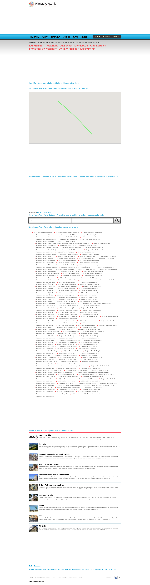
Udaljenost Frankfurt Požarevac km (67, 290)
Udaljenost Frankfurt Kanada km (43, 232)
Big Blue (72, 569)
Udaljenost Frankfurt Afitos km (68, 346)
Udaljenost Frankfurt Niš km (108, 280)
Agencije (67, 36)
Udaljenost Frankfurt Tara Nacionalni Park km (48, 370)
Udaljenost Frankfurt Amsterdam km (46, 254)
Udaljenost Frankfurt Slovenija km (45, 303)
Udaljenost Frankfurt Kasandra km (93, 340)
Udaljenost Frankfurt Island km (67, 260)
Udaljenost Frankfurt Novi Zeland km (93, 376)
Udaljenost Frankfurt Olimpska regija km (47, 275)
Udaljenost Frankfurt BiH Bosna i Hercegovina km (97, 303)
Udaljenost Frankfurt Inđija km (66, 374)
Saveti (75, 36)
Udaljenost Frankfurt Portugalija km (68, 314)
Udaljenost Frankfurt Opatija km (45, 381)
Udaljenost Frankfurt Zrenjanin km (90, 282)
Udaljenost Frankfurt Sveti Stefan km (67, 327)
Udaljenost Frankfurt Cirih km (44, 252)
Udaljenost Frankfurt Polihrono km (90, 342)
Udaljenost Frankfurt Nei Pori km (68, 338)
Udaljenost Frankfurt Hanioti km (45, 342)
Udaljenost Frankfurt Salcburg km (90, 299)
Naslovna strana (41, 42)
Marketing (107, 37)
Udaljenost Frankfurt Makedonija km (69, 303)
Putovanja (56, 36)
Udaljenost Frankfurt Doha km (90, 237)
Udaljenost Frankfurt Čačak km (44, 284)
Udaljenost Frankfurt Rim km (44, 269)
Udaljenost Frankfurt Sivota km (44, 256)
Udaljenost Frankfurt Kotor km (90, 323)
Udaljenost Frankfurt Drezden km (68, 353)
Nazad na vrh (119, 577)
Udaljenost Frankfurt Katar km (88, 245)
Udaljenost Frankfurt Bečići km (44, 327)
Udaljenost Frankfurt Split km (44, 355)
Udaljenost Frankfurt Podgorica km (100, 366)
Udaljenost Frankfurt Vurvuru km (45, 333)
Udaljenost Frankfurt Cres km (106, 374)
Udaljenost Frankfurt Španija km (45, 314)
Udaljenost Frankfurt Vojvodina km (88, 263)
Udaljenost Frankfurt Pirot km (89, 290)
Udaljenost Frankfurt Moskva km (87, 349)
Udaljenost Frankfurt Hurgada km (45, 260)
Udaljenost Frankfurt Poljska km (68, 308)
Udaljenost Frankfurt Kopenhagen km (46, 267)
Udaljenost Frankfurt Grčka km (86, 269)
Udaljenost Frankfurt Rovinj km (65, 252)
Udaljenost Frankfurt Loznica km (89, 295)
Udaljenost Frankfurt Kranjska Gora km (90, 329)
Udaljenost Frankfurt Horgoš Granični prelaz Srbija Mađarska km (54, 372)
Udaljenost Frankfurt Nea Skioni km (87, 344)
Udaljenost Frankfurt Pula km (90, 361)
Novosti (84, 36)
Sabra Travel (94, 569)
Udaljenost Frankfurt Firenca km (88, 321)
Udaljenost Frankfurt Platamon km (45, 338)
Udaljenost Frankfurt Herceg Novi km (68, 323)
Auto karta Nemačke (70, 42)
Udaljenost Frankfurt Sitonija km (67, 280)
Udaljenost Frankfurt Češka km (91, 306)
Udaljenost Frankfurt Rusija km (44, 312)
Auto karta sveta (50, 42)
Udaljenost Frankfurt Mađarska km (45, 306)
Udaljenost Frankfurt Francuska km (69, 271)
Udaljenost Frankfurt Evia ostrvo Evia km (47, 273)
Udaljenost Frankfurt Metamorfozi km (93, 331)
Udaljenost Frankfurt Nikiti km (71, 331)
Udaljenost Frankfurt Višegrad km (45, 389)
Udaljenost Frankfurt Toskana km (93, 275)
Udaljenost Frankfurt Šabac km (44, 290)
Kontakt (116, 37)
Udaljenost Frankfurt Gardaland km (46, 357)
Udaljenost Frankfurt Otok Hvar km (68, 376)
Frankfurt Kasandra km (93, 42)
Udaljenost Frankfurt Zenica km (88, 379)
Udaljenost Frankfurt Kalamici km (45, 336)
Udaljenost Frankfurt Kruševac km (88, 288)
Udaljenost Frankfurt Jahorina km (69, 357)
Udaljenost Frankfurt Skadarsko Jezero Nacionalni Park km (92, 372)
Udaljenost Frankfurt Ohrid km (68, 245)
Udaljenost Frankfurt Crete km (67, 383)
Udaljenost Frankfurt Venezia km (67, 359)
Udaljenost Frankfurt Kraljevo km (67, 284)
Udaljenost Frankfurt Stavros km (100, 370)
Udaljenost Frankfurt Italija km (105, 267)
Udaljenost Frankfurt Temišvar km (68, 389)
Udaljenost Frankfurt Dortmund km (45, 237)
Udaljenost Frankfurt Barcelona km (72, 250)
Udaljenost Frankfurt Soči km (89, 355)
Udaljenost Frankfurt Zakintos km (45, 383)
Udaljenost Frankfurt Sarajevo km (45, 353)
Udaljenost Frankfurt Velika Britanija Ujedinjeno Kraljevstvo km (89, 394)
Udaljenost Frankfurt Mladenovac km (92, 357)
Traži (117, 220)
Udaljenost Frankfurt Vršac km (44, 295)
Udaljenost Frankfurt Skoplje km (72, 351)
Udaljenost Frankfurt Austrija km (108, 269)
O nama (97, 37)
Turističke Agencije (46, 577)
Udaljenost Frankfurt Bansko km (68, 297)
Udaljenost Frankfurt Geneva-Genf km (46, 361)
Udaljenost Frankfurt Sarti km (88, 280)
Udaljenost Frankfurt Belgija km (66, 312)
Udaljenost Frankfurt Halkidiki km (92, 273)
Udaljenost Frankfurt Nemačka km (89, 260)
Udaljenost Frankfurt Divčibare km (66, 364)
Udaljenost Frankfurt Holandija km (91, 310)
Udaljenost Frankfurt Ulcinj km (90, 327)
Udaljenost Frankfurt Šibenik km (45, 385)
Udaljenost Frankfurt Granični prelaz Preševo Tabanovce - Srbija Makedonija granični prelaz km (62, 243)
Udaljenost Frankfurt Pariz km (87, 256)
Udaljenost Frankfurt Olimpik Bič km (70, 340)
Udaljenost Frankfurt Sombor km (45, 280)
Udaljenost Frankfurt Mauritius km (91, 239)
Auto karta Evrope (59, 42)
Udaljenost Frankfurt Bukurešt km (91, 389)
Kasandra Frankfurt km (44, 212)
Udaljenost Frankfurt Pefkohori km (67, 342)
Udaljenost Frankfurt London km (45, 396)
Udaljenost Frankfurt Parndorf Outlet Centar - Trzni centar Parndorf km (55, 321)
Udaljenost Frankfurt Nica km (44, 387)
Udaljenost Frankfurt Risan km (86, 325)
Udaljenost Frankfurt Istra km (109, 321)
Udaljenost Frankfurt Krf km (86, 258)
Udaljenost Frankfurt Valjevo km (66, 288)
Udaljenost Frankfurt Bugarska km (45, 297)
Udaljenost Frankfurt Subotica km (68, 282)
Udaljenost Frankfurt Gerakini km (67, 333)
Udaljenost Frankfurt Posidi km (65, 344)
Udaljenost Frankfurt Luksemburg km (89, 265)
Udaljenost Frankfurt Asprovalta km (90, 381)
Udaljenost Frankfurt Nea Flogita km (46, 346)
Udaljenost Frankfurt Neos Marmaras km (47, 331)
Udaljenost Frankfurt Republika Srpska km (68, 387)
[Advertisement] (75, 21)
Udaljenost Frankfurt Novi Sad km (65, 265)
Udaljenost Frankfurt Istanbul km (66, 256)
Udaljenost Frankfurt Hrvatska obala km (69, 385)
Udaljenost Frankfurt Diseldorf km (68, 237)
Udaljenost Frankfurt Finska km (89, 308)
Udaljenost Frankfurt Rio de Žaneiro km (47, 247)
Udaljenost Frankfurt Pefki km (71, 273)
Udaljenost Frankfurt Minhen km (45, 263)
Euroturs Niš (112, 569)
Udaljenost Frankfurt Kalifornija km (93, 271)
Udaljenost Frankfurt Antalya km (45, 359)
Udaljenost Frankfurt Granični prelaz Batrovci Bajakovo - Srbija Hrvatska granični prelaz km (61, 366)
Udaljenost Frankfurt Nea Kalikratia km (76, 370)
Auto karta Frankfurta (81, 42)
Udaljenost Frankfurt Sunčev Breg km (96, 250)
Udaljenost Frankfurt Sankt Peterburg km (47, 351)
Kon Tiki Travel (34, 569)
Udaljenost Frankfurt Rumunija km (68, 306)
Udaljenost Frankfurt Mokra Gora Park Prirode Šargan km (52, 394)
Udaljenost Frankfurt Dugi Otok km (45, 376)
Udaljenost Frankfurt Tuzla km (109, 379)
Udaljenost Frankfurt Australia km (67, 368)
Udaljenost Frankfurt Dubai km (65, 392)
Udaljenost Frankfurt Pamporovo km (46, 299)
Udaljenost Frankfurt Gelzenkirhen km (46, 235)
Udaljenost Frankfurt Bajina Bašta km (88, 392)
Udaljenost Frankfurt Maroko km (45, 241)
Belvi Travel (64, 569)
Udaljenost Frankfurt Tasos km (106, 258)
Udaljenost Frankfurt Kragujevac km (91, 278)
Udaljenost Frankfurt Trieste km (88, 359)
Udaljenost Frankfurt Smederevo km (69, 286)
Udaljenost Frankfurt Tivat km (66, 325)
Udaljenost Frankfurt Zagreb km (90, 353)
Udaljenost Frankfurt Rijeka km (90, 235)
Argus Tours (103, 569)
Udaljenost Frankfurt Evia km (44, 265)
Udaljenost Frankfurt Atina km (89, 346)
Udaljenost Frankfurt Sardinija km (45, 278)
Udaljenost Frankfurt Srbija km (66, 263)
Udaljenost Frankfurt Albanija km (68, 316)
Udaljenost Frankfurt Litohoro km (90, 338)
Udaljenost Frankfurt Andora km (45, 318)
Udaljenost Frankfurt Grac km (68, 299)
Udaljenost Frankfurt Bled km (67, 329)
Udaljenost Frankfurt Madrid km (45, 374)
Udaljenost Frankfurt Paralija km (68, 336)
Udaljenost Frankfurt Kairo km (66, 241)
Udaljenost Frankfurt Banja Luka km (46, 239)
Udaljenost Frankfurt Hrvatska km (89, 301)
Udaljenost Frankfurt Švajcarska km (46, 271)
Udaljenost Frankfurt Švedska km (45, 310)
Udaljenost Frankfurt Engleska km (88, 312)
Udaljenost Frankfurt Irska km (110, 316)
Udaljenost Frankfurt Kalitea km (69, 254)
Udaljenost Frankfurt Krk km (86, 374)
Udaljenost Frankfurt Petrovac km (108, 325)
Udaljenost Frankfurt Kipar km (90, 314)
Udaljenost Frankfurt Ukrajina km (45, 316)
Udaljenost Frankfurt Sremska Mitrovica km (92, 293)
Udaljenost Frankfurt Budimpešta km (66, 355)
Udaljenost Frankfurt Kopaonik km (71, 247)
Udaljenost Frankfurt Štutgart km (65, 269)
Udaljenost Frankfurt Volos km (65, 349)
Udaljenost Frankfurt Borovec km (90, 297)
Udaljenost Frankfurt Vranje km (92, 286)
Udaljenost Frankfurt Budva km (44, 323)
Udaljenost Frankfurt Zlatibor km (94, 247)
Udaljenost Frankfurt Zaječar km (45, 293)
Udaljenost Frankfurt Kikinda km (67, 293)
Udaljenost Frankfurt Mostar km (66, 379)
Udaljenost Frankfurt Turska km (90, 254)
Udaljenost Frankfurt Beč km (44, 301)
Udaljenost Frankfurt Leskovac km (45, 286)
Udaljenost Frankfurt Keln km (69, 235)
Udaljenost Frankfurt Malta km (89, 316)
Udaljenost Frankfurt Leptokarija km (90, 336)
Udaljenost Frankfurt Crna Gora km (65, 301)
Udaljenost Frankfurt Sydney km (45, 368)
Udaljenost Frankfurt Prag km (93, 351)
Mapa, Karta (34, 36)
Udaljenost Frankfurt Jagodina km (66, 295)
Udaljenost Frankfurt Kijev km (86, 252)
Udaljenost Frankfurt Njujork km (66, 258)
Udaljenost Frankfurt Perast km (44, 325)
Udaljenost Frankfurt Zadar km (44, 364)
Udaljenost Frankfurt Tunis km (101, 243)
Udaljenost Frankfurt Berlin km (44, 258)
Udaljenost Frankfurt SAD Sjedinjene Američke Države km (77, 267)
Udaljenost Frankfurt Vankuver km (92, 232)
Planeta (45, 36)
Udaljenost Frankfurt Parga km (108, 256)
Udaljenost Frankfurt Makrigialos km (46, 340)
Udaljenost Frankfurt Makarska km (67, 381)
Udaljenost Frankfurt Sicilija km (71, 275)
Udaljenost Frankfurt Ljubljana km (45, 329)
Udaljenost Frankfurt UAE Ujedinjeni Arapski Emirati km (99, 385)
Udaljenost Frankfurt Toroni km (89, 333)
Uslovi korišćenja (73, 577)
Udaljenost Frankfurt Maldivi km (45, 379)
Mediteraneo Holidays (82, 569)
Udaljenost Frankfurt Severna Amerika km (67, 232)
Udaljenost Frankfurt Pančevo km (45, 282)
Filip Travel (42, 569)
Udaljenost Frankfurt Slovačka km (45, 308)
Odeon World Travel (53, 569)
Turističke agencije (35, 566)
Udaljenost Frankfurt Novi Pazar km (89, 284)
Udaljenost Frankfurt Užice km (44, 288)
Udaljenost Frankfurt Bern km (69, 361)
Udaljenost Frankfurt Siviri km (44, 344)
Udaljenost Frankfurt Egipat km (68, 239)
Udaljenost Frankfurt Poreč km (87, 383)
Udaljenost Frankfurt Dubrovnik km (46, 245)
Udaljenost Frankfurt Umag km (108, 383)
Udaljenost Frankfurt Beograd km (68, 278)
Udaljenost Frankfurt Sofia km (44, 392)
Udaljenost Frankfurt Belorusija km (67, 318)
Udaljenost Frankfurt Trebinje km (93, 387)
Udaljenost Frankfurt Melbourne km (90, 368)
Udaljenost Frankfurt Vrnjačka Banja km (47, 250)
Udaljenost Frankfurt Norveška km (68, 310)
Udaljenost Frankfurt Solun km (44, 349)
